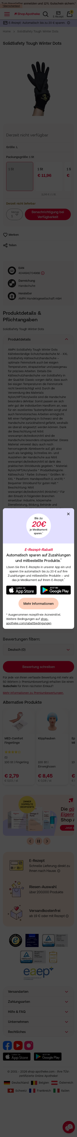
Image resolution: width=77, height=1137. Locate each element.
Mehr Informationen (38, 603)
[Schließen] (68, 514)
